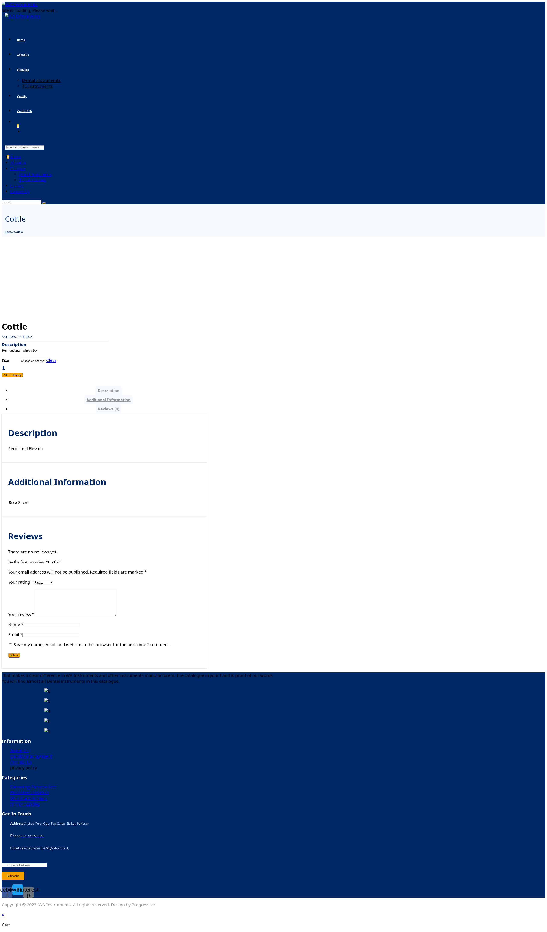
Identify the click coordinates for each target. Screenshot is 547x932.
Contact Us (19, 191)
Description (108, 390)
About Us (18, 162)
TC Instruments (32, 180)
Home (15, 157)
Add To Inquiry (12, 375)
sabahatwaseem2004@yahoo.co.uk (44, 848)
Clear (51, 360)
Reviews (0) (108, 408)
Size (5, 360)
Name (16, 624)
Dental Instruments (35, 174)
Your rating (20, 582)
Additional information (109, 399)
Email (15, 634)
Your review (21, 614)
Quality (16, 185)
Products (17, 168)
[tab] (108, 390)
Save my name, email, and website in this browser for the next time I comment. (91, 644)
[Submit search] (44, 203)
